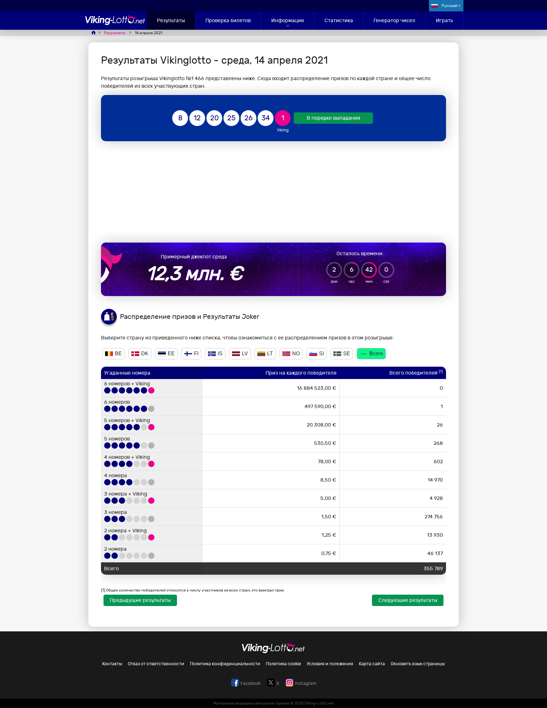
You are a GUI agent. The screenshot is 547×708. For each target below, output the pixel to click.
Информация (287, 20)
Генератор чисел (394, 20)
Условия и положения (330, 664)
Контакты (112, 664)
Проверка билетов (228, 20)
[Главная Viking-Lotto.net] (115, 23)
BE (118, 353)
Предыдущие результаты (140, 600)
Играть (444, 20)
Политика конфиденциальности (225, 664)
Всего (376, 353)
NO (296, 353)
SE (346, 353)
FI (196, 353)
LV (245, 353)
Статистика (338, 20)
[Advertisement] (273, 192)
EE (171, 353)
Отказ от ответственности (156, 664)
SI (321, 353)
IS (220, 353)
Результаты (171, 20)
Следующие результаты (407, 600)
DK (144, 353)
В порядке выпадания (333, 118)
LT (270, 353)
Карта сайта (372, 664)
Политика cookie (283, 664)
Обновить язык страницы (418, 664)
